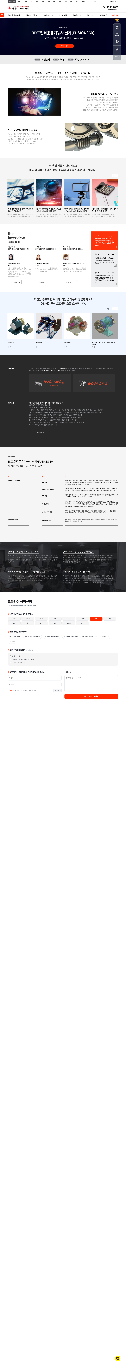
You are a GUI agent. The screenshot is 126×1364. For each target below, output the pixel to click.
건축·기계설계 (91, 15)
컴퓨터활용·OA (76, 15)
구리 (66, 1)
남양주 (83, 1)
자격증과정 (103, 15)
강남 (19, 1)
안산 (49, 1)
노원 (43, 1)
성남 (54, 1)
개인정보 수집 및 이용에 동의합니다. (23, 690)
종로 (32, 1)
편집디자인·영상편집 (31, 15)
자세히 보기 (57, 690)
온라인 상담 (64, 46)
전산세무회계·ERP (48, 15)
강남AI (25, 1)
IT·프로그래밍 (63, 15)
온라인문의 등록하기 (91, 696)
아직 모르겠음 (16, 656)
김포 (89, 1)
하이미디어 (12, 1)
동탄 (77, 1)
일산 (71, 1)
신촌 (37, 1)
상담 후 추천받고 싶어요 (19, 662)
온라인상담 (115, 15)
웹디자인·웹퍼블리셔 (14, 15)
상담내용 (67, 672)
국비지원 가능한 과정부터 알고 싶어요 (23, 659)
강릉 (95, 1)
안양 (60, 1)
